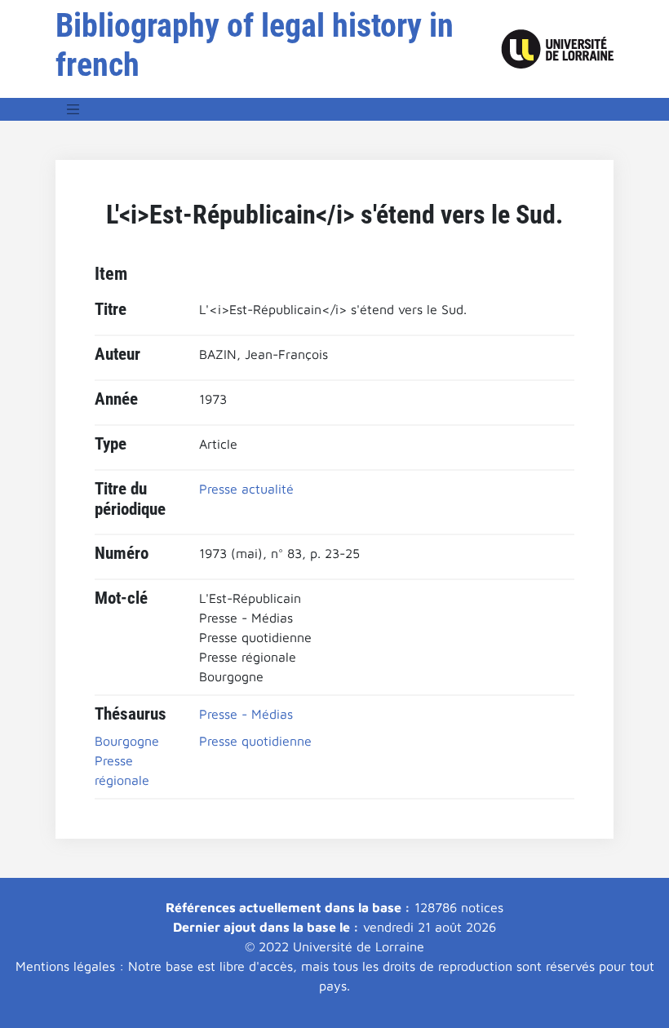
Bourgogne (127, 740)
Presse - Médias (246, 714)
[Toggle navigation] (73, 109)
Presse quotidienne (255, 740)
